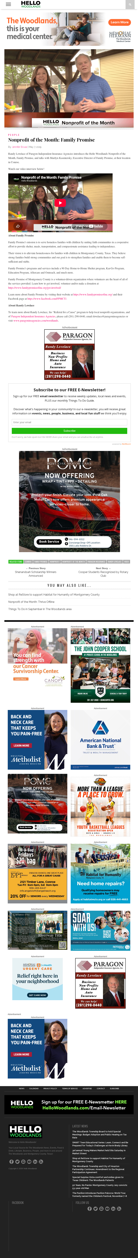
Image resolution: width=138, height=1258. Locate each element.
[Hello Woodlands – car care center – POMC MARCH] (69, 551)
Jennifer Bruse (19, 147)
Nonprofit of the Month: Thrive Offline (31, 601)
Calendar (33, 1088)
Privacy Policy (50, 1088)
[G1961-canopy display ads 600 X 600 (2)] (37, 687)
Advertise (87, 1088)
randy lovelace (115, 561)
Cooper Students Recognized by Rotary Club (103, 573)
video (126, 561)
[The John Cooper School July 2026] (100, 702)
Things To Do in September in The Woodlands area (40, 609)
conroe (28, 561)
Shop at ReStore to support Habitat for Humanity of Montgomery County (54, 594)
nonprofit (55, 561)
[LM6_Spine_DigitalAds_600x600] (37, 769)
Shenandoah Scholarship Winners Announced (35, 573)
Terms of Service (70, 1088)
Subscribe (114, 1088)
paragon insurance (96, 561)
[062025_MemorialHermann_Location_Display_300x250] (37, 999)
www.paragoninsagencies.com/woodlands (35, 320)
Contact (101, 1088)
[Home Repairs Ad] (100, 903)
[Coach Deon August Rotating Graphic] (100, 836)
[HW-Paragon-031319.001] (69, 379)
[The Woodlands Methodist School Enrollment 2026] (100, 950)
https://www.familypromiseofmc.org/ (92, 294)
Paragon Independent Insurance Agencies (33, 316)
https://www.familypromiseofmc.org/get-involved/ (34, 287)
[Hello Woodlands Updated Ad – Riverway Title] (37, 949)
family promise (40, 561)
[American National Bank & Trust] (100, 769)
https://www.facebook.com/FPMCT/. (47, 298)
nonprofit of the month (73, 561)
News (21, 1088)
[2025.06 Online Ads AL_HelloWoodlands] (37, 903)
